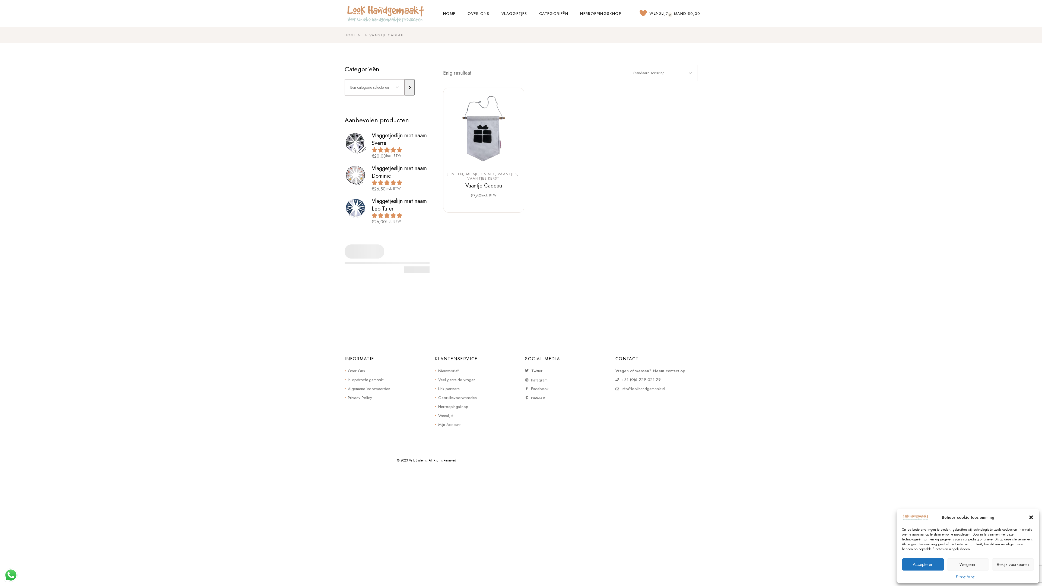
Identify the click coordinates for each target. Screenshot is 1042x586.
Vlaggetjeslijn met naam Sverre (399, 139)
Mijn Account (449, 425)
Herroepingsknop (453, 407)
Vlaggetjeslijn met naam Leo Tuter (399, 205)
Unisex (488, 174)
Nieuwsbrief (448, 371)
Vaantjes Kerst (483, 178)
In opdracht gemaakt (365, 380)
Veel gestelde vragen (456, 380)
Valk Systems (418, 460)
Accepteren (923, 564)
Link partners (449, 389)
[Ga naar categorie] (410, 87)
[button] (1031, 517)
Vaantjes (507, 174)
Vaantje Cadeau (483, 186)
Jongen (455, 174)
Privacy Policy (965, 576)
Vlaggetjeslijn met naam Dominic (399, 172)
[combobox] (662, 73)
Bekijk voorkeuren (1013, 564)
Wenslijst (445, 416)
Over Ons (356, 371)
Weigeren (968, 564)
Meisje (472, 174)
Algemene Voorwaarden (369, 389)
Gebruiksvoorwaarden (457, 398)
